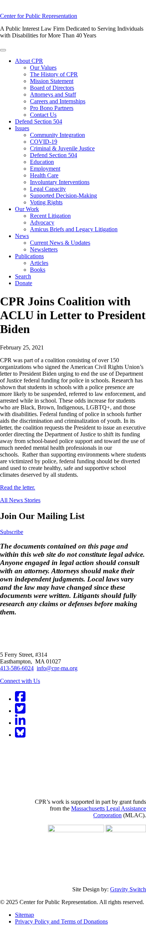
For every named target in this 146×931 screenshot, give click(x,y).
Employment (45, 168)
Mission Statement (51, 81)
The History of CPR (54, 74)
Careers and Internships (57, 101)
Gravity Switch (128, 889)
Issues (22, 128)
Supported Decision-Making (63, 195)
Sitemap (24, 915)
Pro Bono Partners (51, 108)
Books (37, 269)
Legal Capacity (48, 189)
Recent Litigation (50, 216)
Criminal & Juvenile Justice (62, 148)
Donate (23, 283)
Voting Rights (46, 202)
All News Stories (20, 500)
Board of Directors (52, 88)
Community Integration (57, 135)
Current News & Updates (60, 242)
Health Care (44, 175)
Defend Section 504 (38, 121)
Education (42, 162)
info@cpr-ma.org (57, 668)
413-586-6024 (17, 668)
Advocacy (42, 222)
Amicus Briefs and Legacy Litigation (74, 229)
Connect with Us (20, 681)
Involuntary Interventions (59, 182)
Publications (29, 256)
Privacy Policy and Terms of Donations (61, 921)
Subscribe (11, 532)
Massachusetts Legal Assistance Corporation (108, 811)
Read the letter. (17, 487)
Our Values (43, 67)
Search (23, 276)
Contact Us (43, 115)
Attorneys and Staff (53, 94)
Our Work (27, 209)
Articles (39, 263)
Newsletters (44, 249)
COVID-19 (43, 141)
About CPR (29, 61)
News (22, 236)
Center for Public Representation (38, 16)
